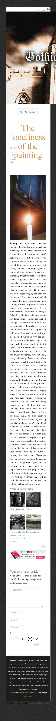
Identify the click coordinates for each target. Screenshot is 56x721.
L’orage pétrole (32, 531)
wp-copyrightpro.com (39, 703)
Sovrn (44, 546)
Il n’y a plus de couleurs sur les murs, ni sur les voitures (17, 536)
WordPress (28, 696)
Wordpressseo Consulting (27, 692)
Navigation (30, 111)
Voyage (29, 509)
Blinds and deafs (17, 509)
